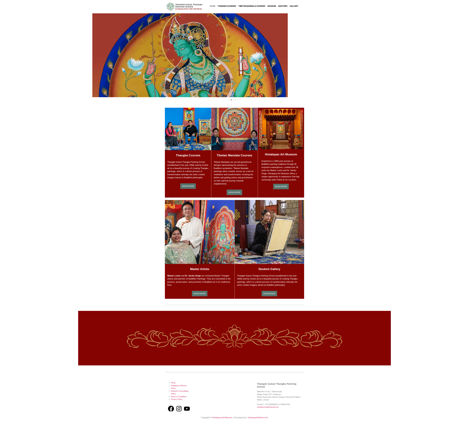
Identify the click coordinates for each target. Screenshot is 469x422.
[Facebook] (171, 409)
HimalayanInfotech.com (258, 417)
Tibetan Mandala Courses (234, 155)
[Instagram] (179, 409)
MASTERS (282, 6)
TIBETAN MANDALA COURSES (251, 6)
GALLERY (294, 6)
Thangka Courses (188, 155)
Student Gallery (269, 269)
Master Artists (199, 269)
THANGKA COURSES (227, 6)
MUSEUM (272, 6)
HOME (212, 6)
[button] (2, 55)
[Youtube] (187, 409)
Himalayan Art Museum (281, 154)
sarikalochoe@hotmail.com (268, 407)
